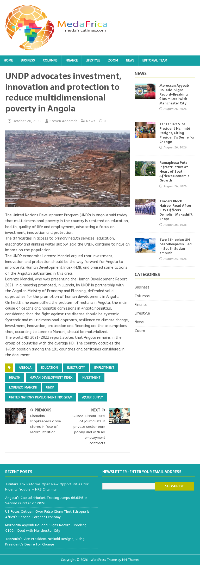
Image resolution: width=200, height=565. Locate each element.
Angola (25, 367)
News (130, 60)
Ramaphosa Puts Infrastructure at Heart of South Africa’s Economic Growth (174, 171)
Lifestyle (93, 60)
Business (28, 60)
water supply (92, 397)
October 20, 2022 (27, 121)
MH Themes (130, 560)
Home (8, 60)
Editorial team (154, 60)
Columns (50, 60)
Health (14, 377)
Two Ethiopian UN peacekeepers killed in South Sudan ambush (175, 246)
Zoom (113, 60)
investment (91, 377)
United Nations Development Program (40, 397)
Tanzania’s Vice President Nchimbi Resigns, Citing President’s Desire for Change (177, 133)
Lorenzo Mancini (23, 387)
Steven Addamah (63, 121)
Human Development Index (51, 377)
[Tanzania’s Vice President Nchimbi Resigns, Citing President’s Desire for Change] (145, 135)
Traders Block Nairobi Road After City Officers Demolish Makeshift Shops (176, 210)
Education (49, 367)
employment (104, 367)
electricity (76, 367)
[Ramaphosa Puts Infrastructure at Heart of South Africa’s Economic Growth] (145, 173)
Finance (72, 60)
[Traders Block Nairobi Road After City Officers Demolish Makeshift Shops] (145, 212)
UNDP (50, 387)
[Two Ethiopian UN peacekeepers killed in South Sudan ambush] (145, 250)
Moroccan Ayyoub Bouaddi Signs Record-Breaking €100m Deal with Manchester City (174, 94)
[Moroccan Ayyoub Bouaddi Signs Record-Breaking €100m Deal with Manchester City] (145, 96)
